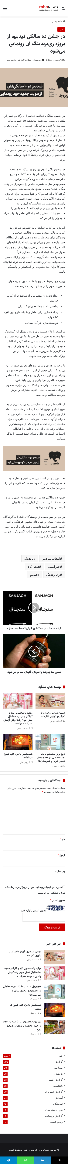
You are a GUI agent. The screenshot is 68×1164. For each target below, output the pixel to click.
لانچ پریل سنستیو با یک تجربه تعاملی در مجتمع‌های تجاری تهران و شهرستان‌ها (51, 757)
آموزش (59, 1097)
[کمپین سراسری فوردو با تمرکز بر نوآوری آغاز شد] (50, 701)
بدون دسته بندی (54, 1109)
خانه (60, 21)
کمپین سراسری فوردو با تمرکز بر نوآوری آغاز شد (53, 714)
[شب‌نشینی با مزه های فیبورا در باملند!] (17, 742)
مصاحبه (58, 1067)
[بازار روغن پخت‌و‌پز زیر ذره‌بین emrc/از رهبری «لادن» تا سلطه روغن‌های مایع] (54, 1027)
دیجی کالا (33, 566)
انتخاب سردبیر (51, 558)
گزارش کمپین (55, 1079)
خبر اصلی (54, 566)
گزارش (59, 1061)
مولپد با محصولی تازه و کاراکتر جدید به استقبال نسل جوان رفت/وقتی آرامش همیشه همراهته (17, 718)
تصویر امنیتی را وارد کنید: (33, 910)
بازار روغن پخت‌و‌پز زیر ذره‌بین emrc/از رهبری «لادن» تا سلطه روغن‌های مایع (22, 1026)
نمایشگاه (58, 1103)
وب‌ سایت (60, 871)
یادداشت (58, 1085)
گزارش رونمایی (54, 1115)
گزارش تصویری (54, 1091)
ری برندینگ (53, 575)
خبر (54, 21)
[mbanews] (49, 8)
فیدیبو (33, 575)
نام (62, 839)
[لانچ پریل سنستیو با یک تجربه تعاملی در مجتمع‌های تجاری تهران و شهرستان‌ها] (50, 742)
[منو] (5, 9)
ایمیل (61, 855)
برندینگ (28, 558)
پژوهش (58, 1073)
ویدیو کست (56, 1121)
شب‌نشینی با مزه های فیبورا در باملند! (18, 756)
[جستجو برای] (63, 9)
